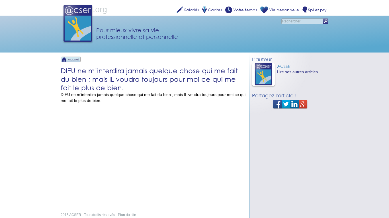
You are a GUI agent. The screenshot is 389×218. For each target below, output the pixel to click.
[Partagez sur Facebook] (277, 104)
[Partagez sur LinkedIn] (294, 104)
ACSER (283, 66)
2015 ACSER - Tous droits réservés (88, 215)
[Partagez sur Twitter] (286, 104)
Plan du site (127, 215)
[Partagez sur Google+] (303, 104)
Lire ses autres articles (297, 72)
